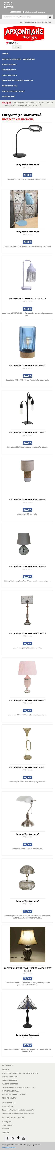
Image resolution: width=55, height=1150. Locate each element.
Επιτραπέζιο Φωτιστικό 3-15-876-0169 (27, 298)
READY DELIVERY (8, 96)
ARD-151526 (27, 837)
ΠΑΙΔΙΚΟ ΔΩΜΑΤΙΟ (9, 75)
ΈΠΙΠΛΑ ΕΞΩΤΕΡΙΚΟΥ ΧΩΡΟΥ (13, 91)
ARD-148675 (27, 569)
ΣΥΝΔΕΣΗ (9, 5)
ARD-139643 (27, 502)
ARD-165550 (27, 1038)
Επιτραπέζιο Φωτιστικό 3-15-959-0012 (27, 700)
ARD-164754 (27, 973)
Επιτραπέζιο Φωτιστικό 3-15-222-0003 (27, 499)
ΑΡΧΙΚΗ (8, 2)
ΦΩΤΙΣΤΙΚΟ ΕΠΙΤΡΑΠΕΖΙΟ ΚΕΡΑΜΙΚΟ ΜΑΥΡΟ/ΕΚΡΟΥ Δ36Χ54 (28, 969)
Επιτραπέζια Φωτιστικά (29, 105)
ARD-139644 (27, 636)
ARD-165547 (27, 167)
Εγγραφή (5, 1132)
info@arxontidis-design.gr (34, 12)
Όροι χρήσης (7, 1106)
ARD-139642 (27, 435)
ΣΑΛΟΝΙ (5, 54)
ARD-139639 (27, 368)
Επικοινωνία (7, 1125)
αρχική (7, 102)
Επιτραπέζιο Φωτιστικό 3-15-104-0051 (27, 365)
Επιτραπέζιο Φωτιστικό (27, 164)
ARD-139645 (27, 703)
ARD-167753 (27, 234)
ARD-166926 (27, 904)
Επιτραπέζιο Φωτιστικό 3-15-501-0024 (27, 566)
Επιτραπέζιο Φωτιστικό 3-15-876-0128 (27, 633)
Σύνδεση (5, 1128)
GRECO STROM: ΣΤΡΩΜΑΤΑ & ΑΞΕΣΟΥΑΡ (17, 80)
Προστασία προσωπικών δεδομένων (18, 1113)
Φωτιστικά (10, 105)
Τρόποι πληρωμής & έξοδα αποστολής (18, 1110)
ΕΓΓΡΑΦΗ (9, 7)
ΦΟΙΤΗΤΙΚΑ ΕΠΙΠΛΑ (9, 86)
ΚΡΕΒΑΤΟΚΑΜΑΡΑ (9, 70)
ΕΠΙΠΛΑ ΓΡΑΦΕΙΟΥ (9, 64)
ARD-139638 (27, 301)
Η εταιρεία (6, 1121)
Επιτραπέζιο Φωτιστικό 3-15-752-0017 (27, 767)
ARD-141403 (27, 770)
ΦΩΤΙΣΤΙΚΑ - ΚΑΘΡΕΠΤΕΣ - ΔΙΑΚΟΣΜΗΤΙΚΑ (18, 59)
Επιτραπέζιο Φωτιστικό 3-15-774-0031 (27, 432)
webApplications (8, 1147)
